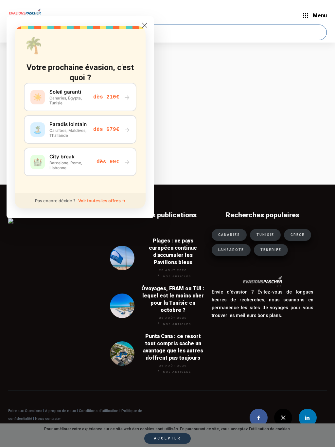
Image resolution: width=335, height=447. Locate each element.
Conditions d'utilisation (99, 411)
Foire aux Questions (25, 411)
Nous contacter (48, 419)
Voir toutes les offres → (102, 200)
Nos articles (177, 276)
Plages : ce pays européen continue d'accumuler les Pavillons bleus (173, 251)
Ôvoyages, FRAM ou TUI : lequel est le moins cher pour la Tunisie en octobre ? (172, 299)
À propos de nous (60, 411)
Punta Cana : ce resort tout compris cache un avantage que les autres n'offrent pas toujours (173, 347)
